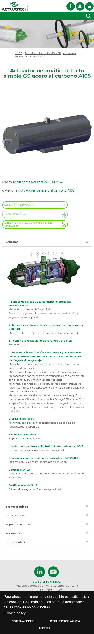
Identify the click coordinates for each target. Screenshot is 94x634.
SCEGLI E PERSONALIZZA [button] (64, 621)
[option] (47, 34)
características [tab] (17, 506)
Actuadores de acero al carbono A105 (46, 190)
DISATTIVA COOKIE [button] (23, 621)
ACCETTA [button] (44, 628)
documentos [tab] (15, 542)
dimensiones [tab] (15, 515)
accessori (13, 533)
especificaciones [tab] (18, 524)
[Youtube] (53, 571)
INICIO (18, 53)
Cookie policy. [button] (15, 613)
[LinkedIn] (40, 571)
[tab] (47, 533)
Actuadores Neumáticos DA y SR (43, 53)
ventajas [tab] (12, 242)
